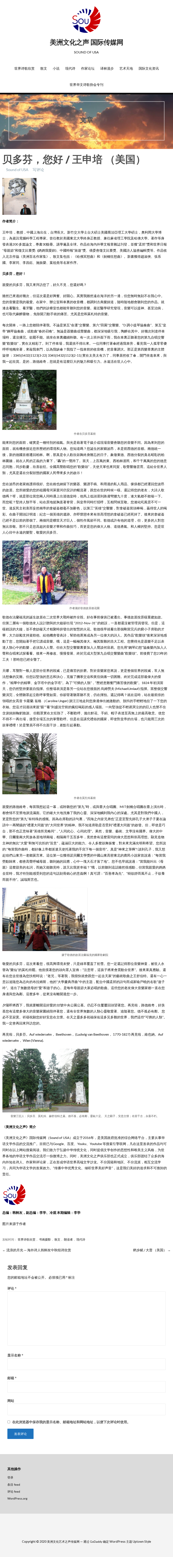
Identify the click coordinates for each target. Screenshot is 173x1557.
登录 (10, 1477)
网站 (10, 1400)
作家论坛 (88, 68)
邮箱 (11, 1378)
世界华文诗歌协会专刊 (86, 84)
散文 (43, 68)
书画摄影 (45, 1239)
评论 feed (13, 1491)
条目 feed (13, 1484)
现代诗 (70, 68)
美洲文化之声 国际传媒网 (86, 42)
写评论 (38, 169)
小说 (56, 68)
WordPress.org (17, 1498)
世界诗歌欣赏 (24, 68)
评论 (11, 1288)
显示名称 (15, 1355)
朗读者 (68, 1239)
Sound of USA (17, 169)
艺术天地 (126, 68)
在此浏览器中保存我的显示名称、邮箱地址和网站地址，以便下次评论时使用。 (71, 1422)
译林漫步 (107, 68)
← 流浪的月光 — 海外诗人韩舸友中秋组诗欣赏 (36, 1250)
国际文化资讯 (149, 68)
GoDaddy (96, 1541)
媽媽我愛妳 (46, 250)
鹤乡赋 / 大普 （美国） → (152, 1250)
